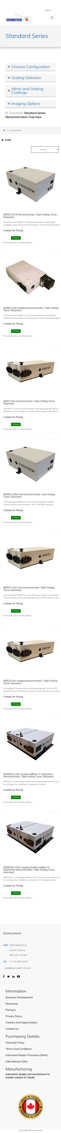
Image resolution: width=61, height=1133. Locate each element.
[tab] (31, 66)
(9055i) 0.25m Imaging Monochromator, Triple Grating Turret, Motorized (31, 309)
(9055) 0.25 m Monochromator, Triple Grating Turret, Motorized (30, 215)
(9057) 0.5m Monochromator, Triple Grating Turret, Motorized (29, 402)
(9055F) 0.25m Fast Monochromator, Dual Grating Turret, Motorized (29, 495)
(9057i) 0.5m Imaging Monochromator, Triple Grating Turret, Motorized (30, 682)
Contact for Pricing (13, 230)
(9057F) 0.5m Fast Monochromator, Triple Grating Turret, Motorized (28, 588)
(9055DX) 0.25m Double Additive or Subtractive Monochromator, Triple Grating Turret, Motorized (28, 775)
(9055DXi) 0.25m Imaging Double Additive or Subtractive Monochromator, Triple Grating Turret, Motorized (29, 870)
